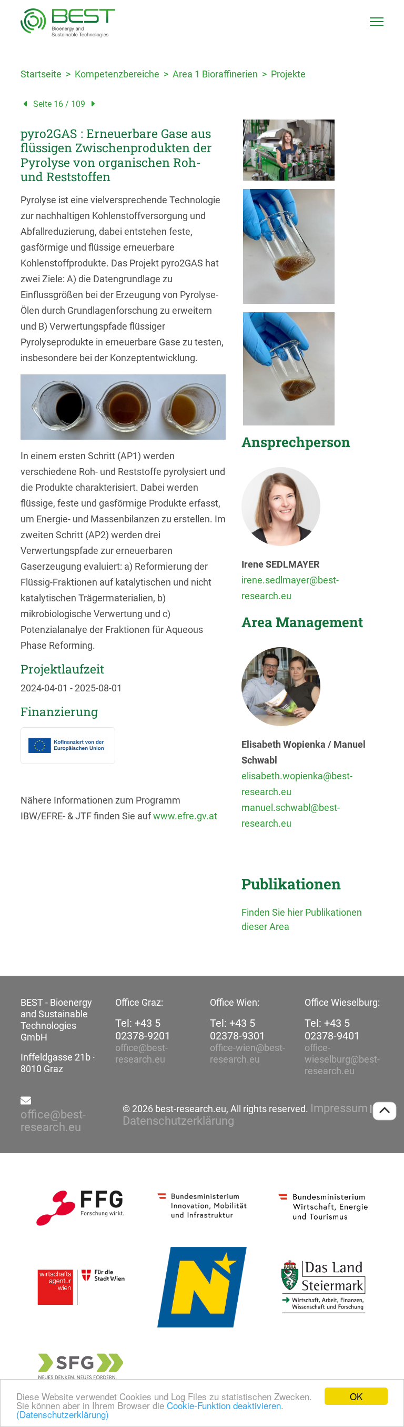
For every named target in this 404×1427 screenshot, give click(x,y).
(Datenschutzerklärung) (62, 1414)
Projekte (288, 74)
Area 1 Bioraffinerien (215, 74)
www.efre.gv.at (185, 815)
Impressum (339, 1108)
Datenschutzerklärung (178, 1121)
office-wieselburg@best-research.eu (342, 1059)
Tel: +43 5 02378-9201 (142, 1029)
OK (356, 1396)
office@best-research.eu (141, 1053)
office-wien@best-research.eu (247, 1053)
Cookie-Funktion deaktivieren (224, 1405)
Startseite (41, 74)
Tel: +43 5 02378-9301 (237, 1029)
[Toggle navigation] (376, 21)
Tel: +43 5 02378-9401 (332, 1029)
